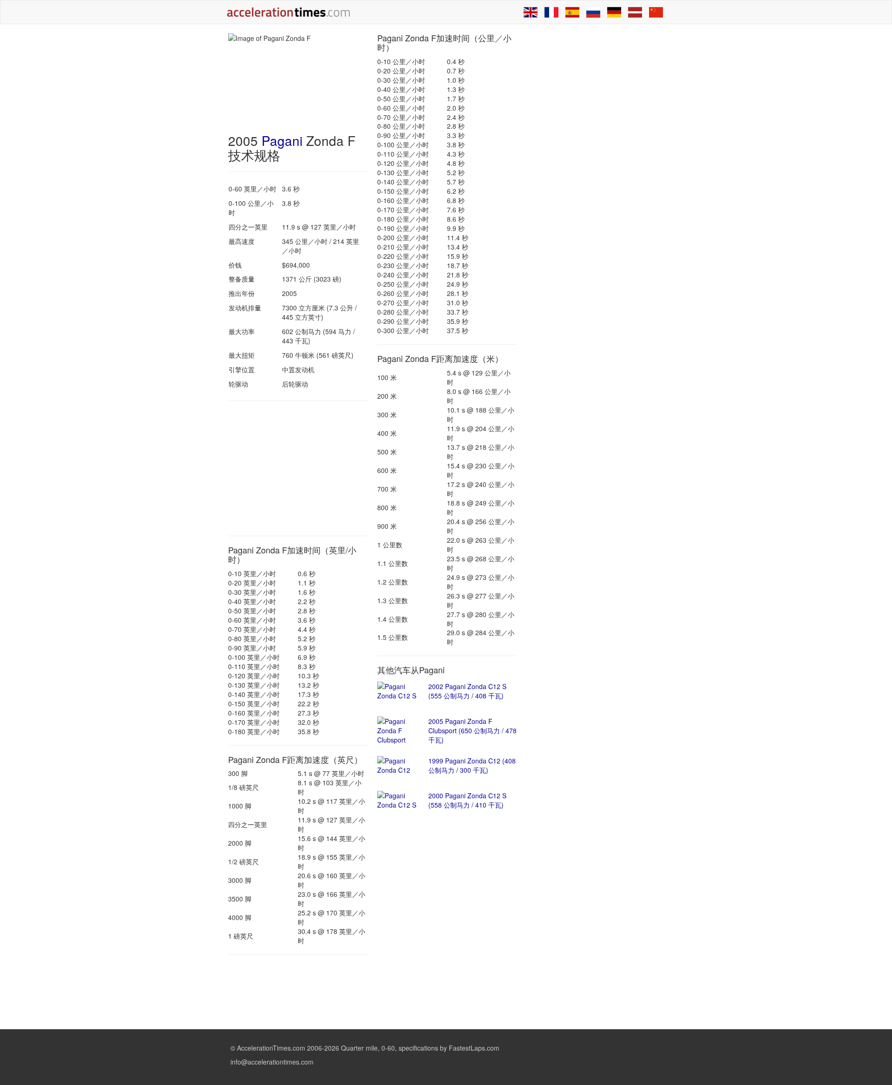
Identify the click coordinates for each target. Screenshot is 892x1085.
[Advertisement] (297, 468)
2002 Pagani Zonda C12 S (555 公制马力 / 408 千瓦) (467, 691)
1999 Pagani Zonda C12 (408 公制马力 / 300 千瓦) (472, 765)
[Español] (572, 12)
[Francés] (551, 12)
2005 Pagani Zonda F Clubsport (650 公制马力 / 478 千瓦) (472, 730)
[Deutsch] (614, 12)
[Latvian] (635, 12)
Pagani (282, 140)
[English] (531, 12)
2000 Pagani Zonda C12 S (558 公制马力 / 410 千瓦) (467, 800)
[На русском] (593, 12)
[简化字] (656, 12)
